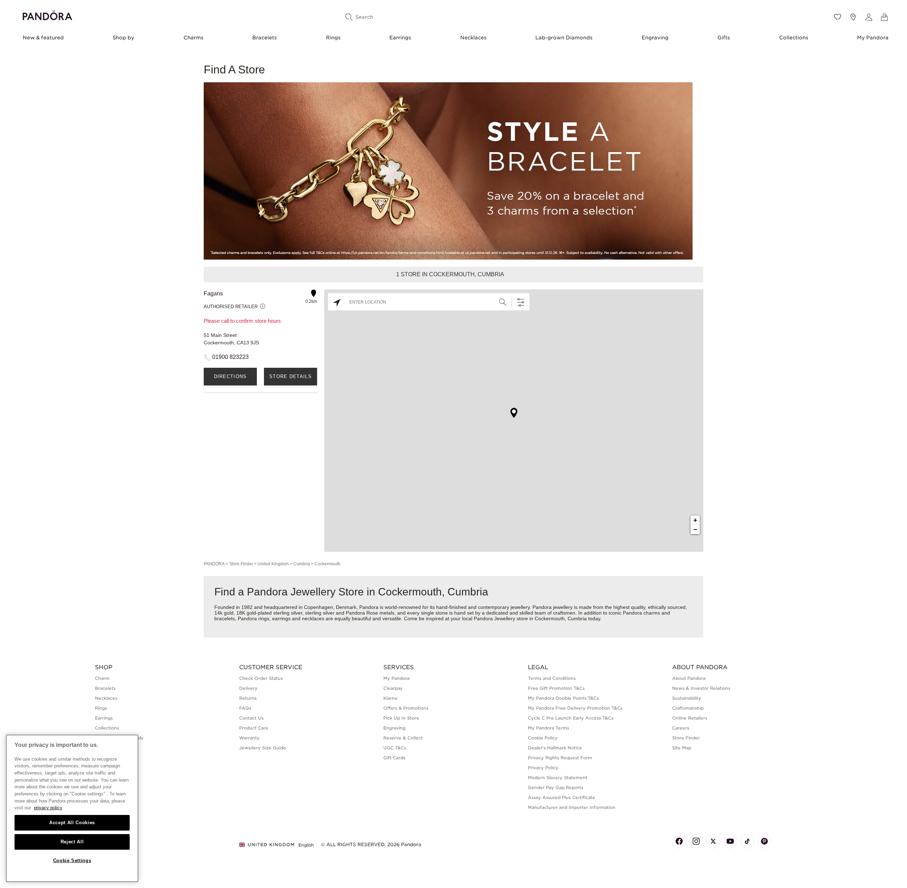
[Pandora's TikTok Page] (747, 841)
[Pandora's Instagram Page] (696, 841)
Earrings (400, 37)
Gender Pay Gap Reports (555, 787)
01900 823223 (230, 357)
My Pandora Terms (548, 728)
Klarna (390, 698)
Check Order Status (261, 678)
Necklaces (473, 37)
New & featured (43, 37)
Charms (193, 37)
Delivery (248, 688)
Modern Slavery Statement (557, 777)
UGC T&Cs (394, 747)
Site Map (681, 747)
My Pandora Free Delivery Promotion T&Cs (575, 708)
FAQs (245, 708)
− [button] (695, 529)
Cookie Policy (543, 737)
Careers (680, 728)
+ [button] (695, 520)
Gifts (723, 37)
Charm (102, 678)
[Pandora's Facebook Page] (679, 841)
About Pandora (688, 678)
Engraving (655, 37)
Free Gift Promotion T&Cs (556, 688)
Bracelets (264, 37)
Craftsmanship (688, 708)
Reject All (72, 841)
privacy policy (48, 807)
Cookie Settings (72, 860)
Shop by (123, 37)
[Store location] (853, 17)
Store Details (290, 376)
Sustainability (686, 698)
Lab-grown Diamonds (563, 37)
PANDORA (214, 563)
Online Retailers (689, 718)
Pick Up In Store (401, 718)
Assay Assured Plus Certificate (561, 797)
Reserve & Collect (403, 737)
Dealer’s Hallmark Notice (555, 747)
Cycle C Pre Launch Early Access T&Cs (570, 718)
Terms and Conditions (552, 678)
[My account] (869, 17)
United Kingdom (273, 563)
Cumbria (301, 563)
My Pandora (873, 37)
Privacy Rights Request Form (560, 757)
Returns (248, 698)
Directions (230, 376)
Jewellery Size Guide (262, 747)
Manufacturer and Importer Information (571, 807)
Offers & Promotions (405, 708)
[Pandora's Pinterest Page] (764, 841)
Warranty (249, 737)
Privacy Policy (543, 767)
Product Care (253, 728)
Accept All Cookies (72, 822)
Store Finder (241, 563)
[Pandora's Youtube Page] (730, 841)
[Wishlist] (837, 17)
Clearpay (393, 688)
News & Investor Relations (701, 688)
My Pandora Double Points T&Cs (563, 698)
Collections (793, 37)
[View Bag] (884, 17)
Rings (333, 37)
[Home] (47, 14)
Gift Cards (394, 757)
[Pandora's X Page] (713, 841)
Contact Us (251, 718)
